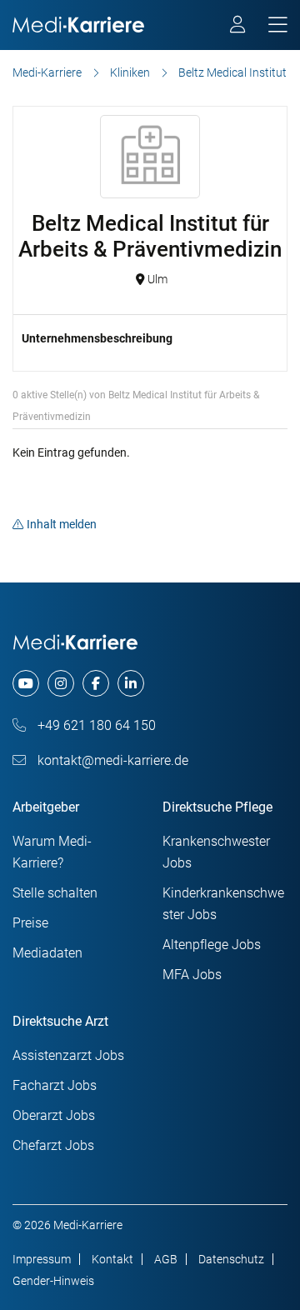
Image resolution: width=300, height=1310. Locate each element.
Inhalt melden (62, 524)
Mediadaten (47, 953)
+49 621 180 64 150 (95, 725)
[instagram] (61, 683)
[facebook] (95, 683)
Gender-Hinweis (53, 1281)
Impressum (41, 1259)
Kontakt (112, 1259)
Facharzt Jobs (54, 1085)
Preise (30, 923)
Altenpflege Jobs (211, 944)
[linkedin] (131, 683)
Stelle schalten (55, 893)
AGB (166, 1259)
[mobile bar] (278, 25)
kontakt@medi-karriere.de (111, 760)
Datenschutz (231, 1259)
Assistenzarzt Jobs (68, 1055)
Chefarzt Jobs (53, 1145)
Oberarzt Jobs (53, 1115)
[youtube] (25, 683)
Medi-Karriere (47, 72)
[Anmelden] (239, 26)
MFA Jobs (192, 974)
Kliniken (130, 72)
